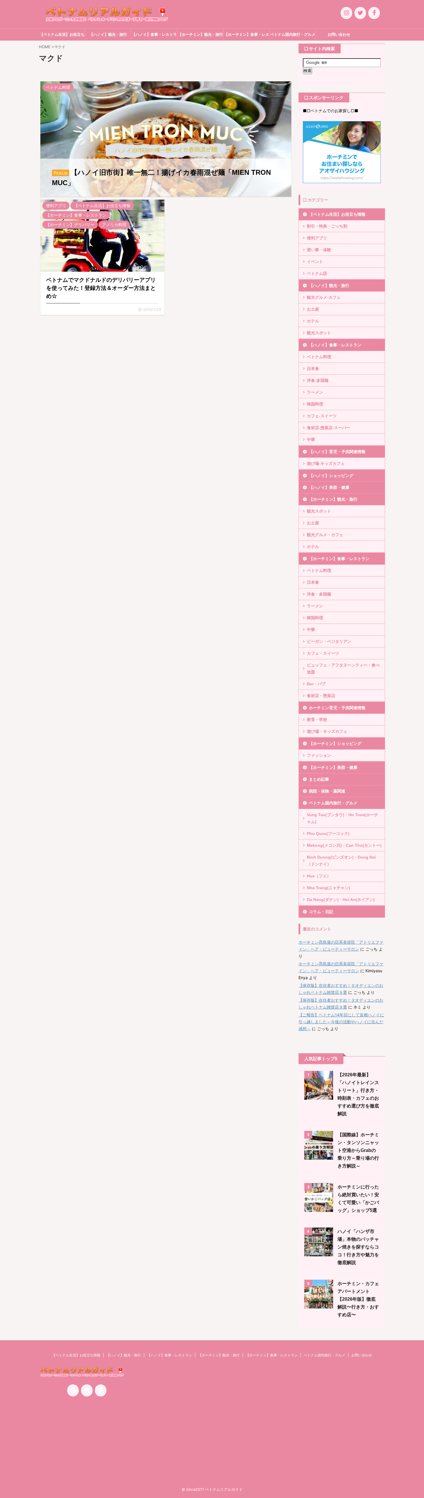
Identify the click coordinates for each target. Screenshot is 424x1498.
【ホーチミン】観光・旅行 (200, 34)
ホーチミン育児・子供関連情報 (337, 707)
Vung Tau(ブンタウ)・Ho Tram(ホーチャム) (342, 818)
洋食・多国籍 (319, 594)
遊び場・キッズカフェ (327, 731)
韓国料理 (315, 404)
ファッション (319, 755)
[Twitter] (360, 13)
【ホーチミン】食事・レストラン (246, 36)
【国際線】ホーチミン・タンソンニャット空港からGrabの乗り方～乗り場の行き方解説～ (358, 1150)
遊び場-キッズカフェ (326, 463)
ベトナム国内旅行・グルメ (292, 34)
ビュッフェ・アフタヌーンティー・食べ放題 (343, 668)
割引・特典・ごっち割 (327, 226)
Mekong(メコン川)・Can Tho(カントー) (344, 845)
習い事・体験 (319, 249)
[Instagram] (346, 13)
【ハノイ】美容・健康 (329, 487)
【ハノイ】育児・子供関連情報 (337, 451)
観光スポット (319, 333)
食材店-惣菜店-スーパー (328, 427)
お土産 (313, 309)
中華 (311, 439)
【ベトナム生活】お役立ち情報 (62, 36)
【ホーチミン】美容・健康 (333, 767)
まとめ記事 (319, 779)
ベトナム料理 (319, 356)
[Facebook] (374, 13)
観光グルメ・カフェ (325, 534)
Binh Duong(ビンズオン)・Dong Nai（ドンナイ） (341, 860)
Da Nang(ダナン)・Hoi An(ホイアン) (341, 899)
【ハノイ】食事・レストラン (154, 36)
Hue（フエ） (319, 876)
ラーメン (315, 392)
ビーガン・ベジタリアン (329, 641)
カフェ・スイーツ (323, 653)
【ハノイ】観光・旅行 (108, 34)
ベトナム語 (317, 273)
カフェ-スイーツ (322, 416)
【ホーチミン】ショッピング (335, 743)
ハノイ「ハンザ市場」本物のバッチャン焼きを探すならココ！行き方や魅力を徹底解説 (358, 1247)
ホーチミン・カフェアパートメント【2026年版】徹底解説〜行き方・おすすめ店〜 (358, 1299)
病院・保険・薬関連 (327, 791)
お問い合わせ (339, 34)
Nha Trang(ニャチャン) (328, 887)
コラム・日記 (321, 911)
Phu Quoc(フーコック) (328, 833)
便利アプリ (317, 238)
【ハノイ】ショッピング (331, 475)
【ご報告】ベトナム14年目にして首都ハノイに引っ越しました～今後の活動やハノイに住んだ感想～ (341, 1021)
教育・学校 (317, 719)
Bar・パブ (316, 684)
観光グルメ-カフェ (324, 297)
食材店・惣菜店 (321, 695)
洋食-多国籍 (318, 380)
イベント (315, 261)
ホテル (313, 321)
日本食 (313, 368)
